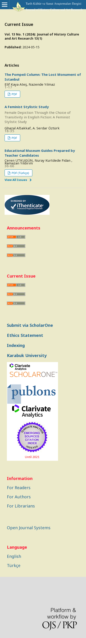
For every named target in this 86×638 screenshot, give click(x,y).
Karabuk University (27, 355)
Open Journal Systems (28, 527)
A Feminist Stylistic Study (38, 114)
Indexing (16, 345)
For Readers (19, 487)
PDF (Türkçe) (20, 173)
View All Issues (16, 180)
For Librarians (21, 506)
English (14, 556)
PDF (14, 94)
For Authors (19, 496)
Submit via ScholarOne (30, 325)
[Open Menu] (4, 4)
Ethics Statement (25, 335)
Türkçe (13, 565)
